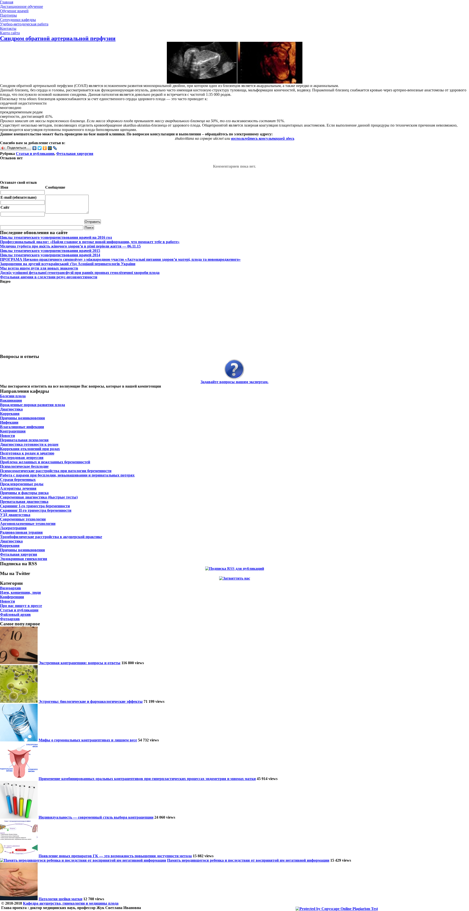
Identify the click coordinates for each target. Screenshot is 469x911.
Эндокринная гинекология (23, 559)
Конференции (12, 597)
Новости (7, 436)
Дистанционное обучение (21, 6)
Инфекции (9, 422)
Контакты (8, 28)
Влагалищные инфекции (22, 427)
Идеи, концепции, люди (20, 592)
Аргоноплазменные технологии (27, 523)
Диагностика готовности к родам (29, 444)
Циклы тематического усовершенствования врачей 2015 (50, 251)
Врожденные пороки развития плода (32, 405)
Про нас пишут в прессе (21, 606)
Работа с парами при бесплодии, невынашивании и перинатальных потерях (67, 475)
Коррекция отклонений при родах (30, 449)
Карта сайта (10, 33)
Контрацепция (13, 431)
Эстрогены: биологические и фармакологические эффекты (91, 701)
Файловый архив (15, 614)
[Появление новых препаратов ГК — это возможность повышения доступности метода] (19, 856)
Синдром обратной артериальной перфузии (58, 38)
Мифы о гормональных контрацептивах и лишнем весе (88, 740)
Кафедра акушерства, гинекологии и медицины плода (70, 903)
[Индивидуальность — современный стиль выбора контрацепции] (19, 817)
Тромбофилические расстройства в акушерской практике (51, 537)
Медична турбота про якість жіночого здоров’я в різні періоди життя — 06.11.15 (70, 246)
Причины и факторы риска (24, 493)
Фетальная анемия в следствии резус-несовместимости (48, 277)
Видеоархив (10, 588)
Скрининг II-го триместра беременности (35, 510)
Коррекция (10, 414)
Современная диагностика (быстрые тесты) (39, 497)
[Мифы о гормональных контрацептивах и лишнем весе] (19, 740)
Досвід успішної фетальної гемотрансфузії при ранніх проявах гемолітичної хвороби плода (80, 273)
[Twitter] (39, 148)
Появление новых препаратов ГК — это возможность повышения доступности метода (115, 856)
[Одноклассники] (44, 148)
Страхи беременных (18, 479)
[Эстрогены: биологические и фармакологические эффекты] (19, 701)
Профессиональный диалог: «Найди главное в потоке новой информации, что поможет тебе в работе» (90, 242)
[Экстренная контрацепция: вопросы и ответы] (19, 663)
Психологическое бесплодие (24, 466)
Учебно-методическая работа (24, 24)
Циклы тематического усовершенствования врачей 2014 (50, 255)
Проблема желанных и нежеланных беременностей (45, 462)
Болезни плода (13, 396)
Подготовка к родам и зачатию (27, 453)
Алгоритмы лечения (18, 488)
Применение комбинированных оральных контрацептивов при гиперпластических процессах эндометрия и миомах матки (147, 779)
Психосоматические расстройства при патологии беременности (55, 471)
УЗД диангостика (15, 515)
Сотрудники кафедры (18, 20)
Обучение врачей (14, 11)
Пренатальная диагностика (24, 501)
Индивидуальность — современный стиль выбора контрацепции (96, 817)
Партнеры (8, 15)
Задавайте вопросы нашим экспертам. (234, 382)
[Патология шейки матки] (19, 899)
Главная (6, 2)
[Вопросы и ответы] (234, 369)
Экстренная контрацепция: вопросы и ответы (79, 663)
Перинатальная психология (24, 440)
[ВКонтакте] (34, 148)
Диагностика (11, 409)
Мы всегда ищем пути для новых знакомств (39, 268)
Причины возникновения (22, 418)
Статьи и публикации (35, 154)
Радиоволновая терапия (21, 532)
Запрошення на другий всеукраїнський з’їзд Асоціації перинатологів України (67, 264)
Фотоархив (10, 619)
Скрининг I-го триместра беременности (35, 506)
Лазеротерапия (13, 528)
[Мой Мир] (50, 148)
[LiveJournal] (55, 148)
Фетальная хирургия (74, 154)
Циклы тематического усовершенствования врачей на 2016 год (56, 237)
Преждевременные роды (21, 484)
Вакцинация (11, 400)
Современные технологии (23, 519)
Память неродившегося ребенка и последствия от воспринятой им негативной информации (248, 860)
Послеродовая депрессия (21, 458)
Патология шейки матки (60, 899)
